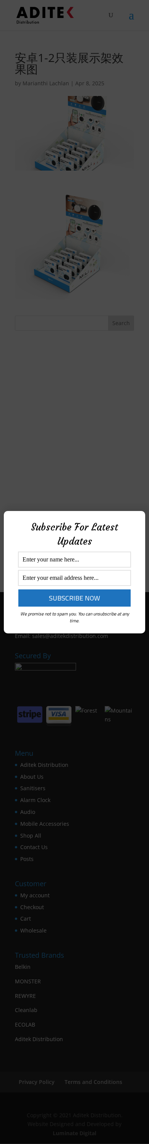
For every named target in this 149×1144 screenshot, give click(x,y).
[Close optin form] (134, 522)
